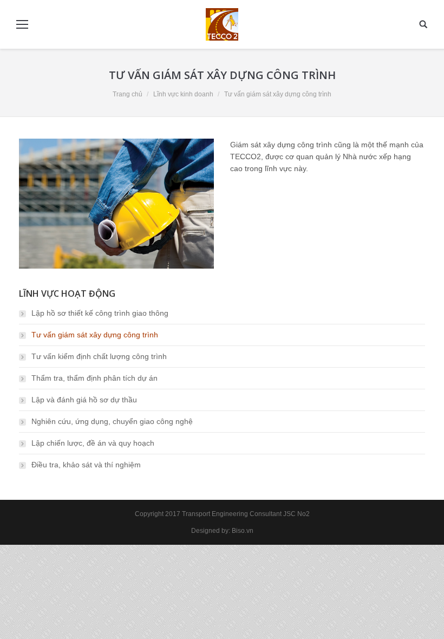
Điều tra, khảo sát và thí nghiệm (86, 464)
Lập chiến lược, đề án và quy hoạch (92, 443)
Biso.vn (242, 530)
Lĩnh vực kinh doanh (183, 94)
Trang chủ (127, 94)
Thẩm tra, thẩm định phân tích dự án (94, 378)
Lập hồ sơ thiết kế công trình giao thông (99, 313)
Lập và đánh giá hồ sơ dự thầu (84, 399)
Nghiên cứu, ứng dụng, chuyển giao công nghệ (112, 421)
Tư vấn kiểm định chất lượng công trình (99, 356)
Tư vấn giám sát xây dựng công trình (94, 334)
